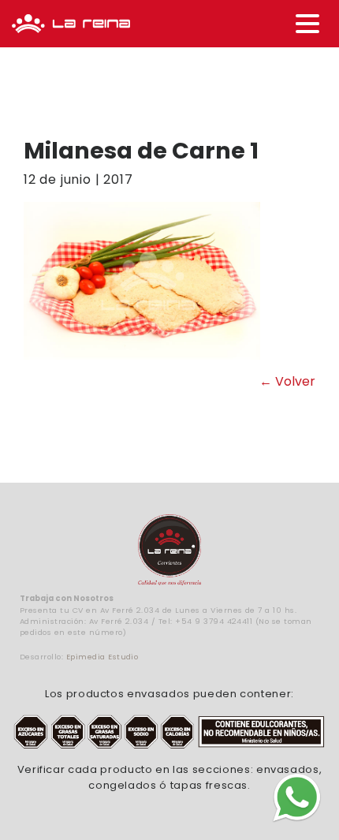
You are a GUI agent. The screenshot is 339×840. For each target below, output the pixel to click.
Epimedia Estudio (102, 656)
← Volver (287, 381)
